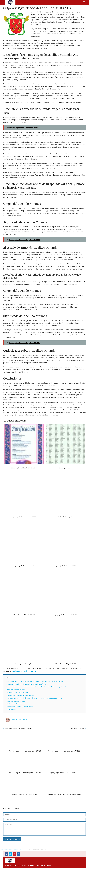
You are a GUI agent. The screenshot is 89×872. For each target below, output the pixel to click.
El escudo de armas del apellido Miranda (20, 695)
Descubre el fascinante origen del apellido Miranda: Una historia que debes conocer (35, 681)
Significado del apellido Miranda (17, 692)
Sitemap (48, 866)
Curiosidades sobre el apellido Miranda (20, 707)
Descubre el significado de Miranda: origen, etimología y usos (27, 684)
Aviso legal (8, 866)
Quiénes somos (40, 866)
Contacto (31, 866)
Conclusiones (11, 709)
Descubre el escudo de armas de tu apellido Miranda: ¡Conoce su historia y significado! (36, 687)
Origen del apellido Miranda (16, 690)
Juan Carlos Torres (19, 719)
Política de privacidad (19, 866)
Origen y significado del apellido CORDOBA (18, 728)
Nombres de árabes (77, 728)
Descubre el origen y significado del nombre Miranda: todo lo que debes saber (35, 698)
